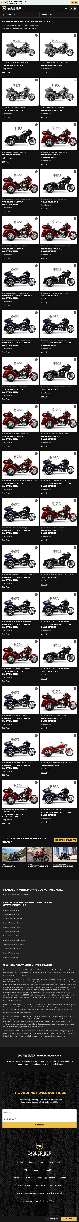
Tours (30, 1162)
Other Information (55, 1185)
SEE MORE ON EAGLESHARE (65, 840)
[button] (20, 53)
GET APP (74, 2)
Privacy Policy (40, 1185)
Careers (63, 1178)
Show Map (51, 1219)
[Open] (39, 14)
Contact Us (48, 1170)
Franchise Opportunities (22, 1178)
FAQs (26, 1170)
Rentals (41, 1162)
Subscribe (39, 1125)
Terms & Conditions (24, 1185)
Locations (20, 1162)
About (35, 1170)
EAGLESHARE (55, 1162)
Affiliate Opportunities (46, 1178)
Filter (70, 1219)
